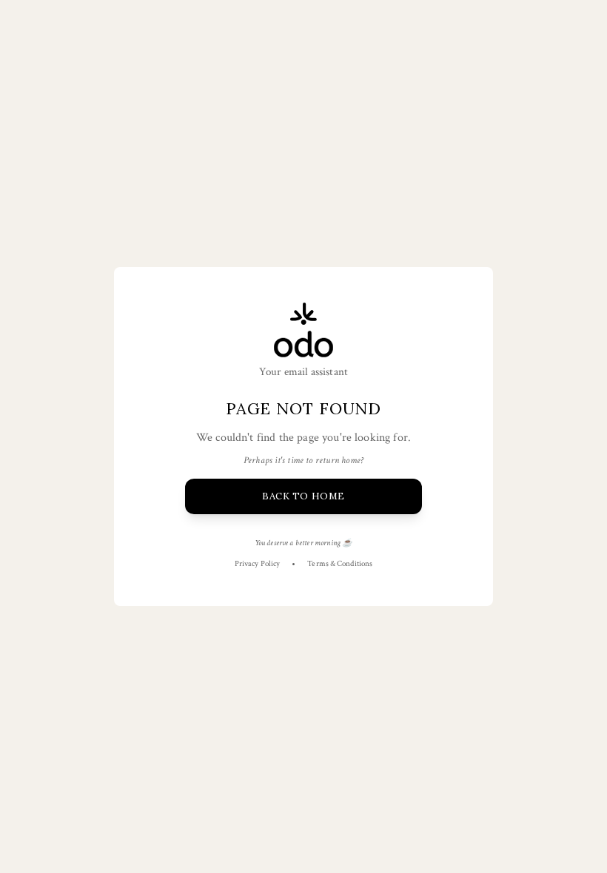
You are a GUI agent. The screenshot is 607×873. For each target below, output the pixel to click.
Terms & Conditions (339, 564)
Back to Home (303, 496)
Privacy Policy (258, 564)
